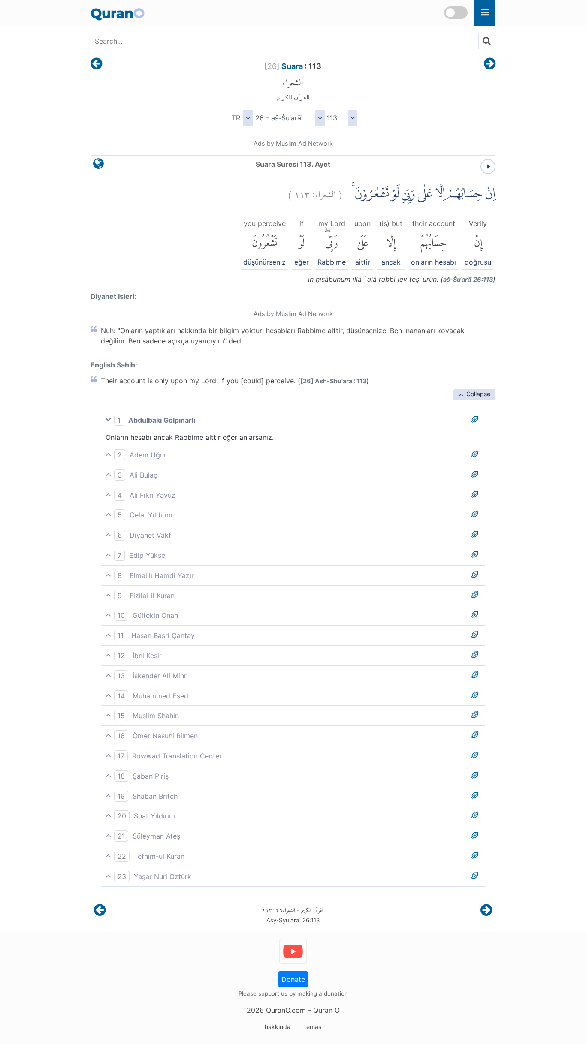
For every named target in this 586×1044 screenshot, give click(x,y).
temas (312, 1026)
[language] (98, 165)
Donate (293, 979)
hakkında (277, 1026)
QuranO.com (286, 1010)
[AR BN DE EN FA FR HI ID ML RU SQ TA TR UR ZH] (240, 118)
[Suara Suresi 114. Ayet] (489, 64)
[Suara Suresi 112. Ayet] (96, 64)
